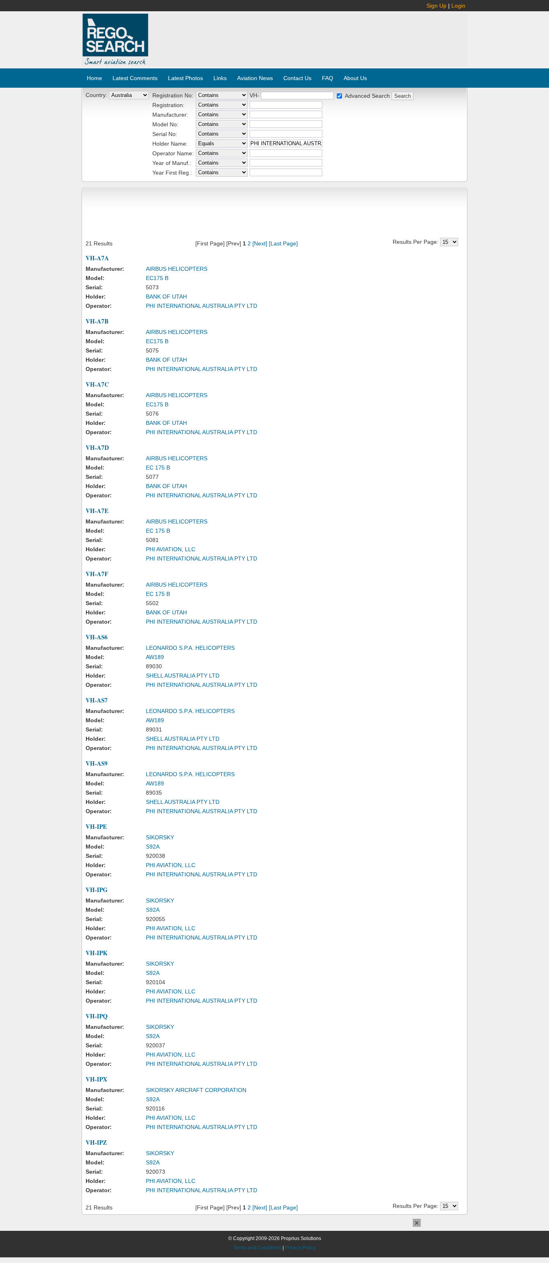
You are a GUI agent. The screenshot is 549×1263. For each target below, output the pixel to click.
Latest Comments (135, 78)
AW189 (155, 657)
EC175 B (157, 278)
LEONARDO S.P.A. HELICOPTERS (190, 648)
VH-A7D (97, 447)
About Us (355, 78)
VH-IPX (96, 1079)
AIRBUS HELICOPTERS (176, 269)
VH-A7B (97, 321)
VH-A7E (97, 510)
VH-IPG (97, 889)
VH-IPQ (97, 1016)
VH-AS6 (97, 637)
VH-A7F (97, 573)
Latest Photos (185, 78)
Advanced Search (367, 96)
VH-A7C (97, 384)
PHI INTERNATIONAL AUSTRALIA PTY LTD (201, 306)
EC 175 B (158, 467)
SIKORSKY (160, 837)
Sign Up (436, 5)
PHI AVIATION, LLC (170, 549)
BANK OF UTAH (166, 296)
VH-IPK (97, 952)
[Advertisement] (308, 35)
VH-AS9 (97, 763)
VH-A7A (97, 257)
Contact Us (297, 78)
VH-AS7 (97, 700)
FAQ (327, 78)
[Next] (259, 243)
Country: (96, 95)
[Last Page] (283, 243)
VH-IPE (96, 826)
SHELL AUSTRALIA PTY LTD (182, 675)
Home (94, 78)
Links (220, 78)
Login (458, 5)
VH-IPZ (96, 1142)
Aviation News (255, 78)
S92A (153, 846)
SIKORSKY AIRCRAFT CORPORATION (196, 1090)
